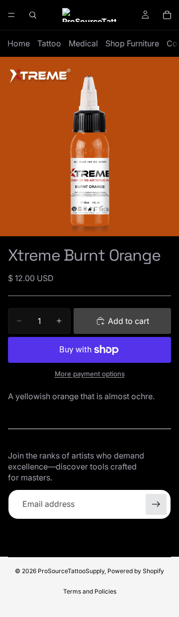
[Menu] (11, 14)
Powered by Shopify (135, 571)
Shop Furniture (132, 43)
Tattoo (49, 43)
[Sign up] (156, 504)
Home (18, 43)
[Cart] (167, 15)
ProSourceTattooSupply (71, 571)
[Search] (33, 15)
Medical (83, 43)
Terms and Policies (89, 591)
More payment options (90, 374)
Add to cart (128, 321)
